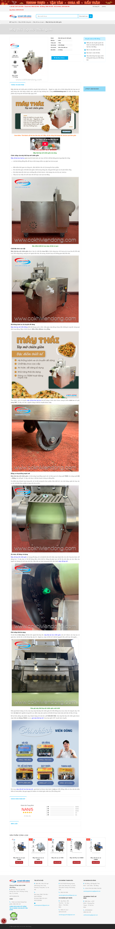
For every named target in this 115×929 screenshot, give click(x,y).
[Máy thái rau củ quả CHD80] (19, 846)
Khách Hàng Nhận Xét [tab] (18, 798)
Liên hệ (103, 6)
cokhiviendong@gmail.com (90, 915)
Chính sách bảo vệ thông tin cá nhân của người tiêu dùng (19, 908)
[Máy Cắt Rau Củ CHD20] (76, 846)
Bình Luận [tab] (14, 823)
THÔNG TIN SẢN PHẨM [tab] (17, 84)
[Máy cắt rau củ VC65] (57, 846)
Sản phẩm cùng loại (19, 835)
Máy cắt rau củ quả (38, 22)
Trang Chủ (14, 22)
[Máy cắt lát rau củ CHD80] (95, 846)
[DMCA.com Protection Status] (14, 916)
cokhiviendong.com (59, 91)
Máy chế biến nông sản (25, 22)
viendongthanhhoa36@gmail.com (68, 895)
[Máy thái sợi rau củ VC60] (38, 846)
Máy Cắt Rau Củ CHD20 (76, 857)
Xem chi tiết (19, 862)
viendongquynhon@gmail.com (67, 914)
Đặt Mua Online (60, 58)
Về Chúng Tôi (96, 6)
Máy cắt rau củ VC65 (57, 857)
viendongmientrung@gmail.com (91, 891)
